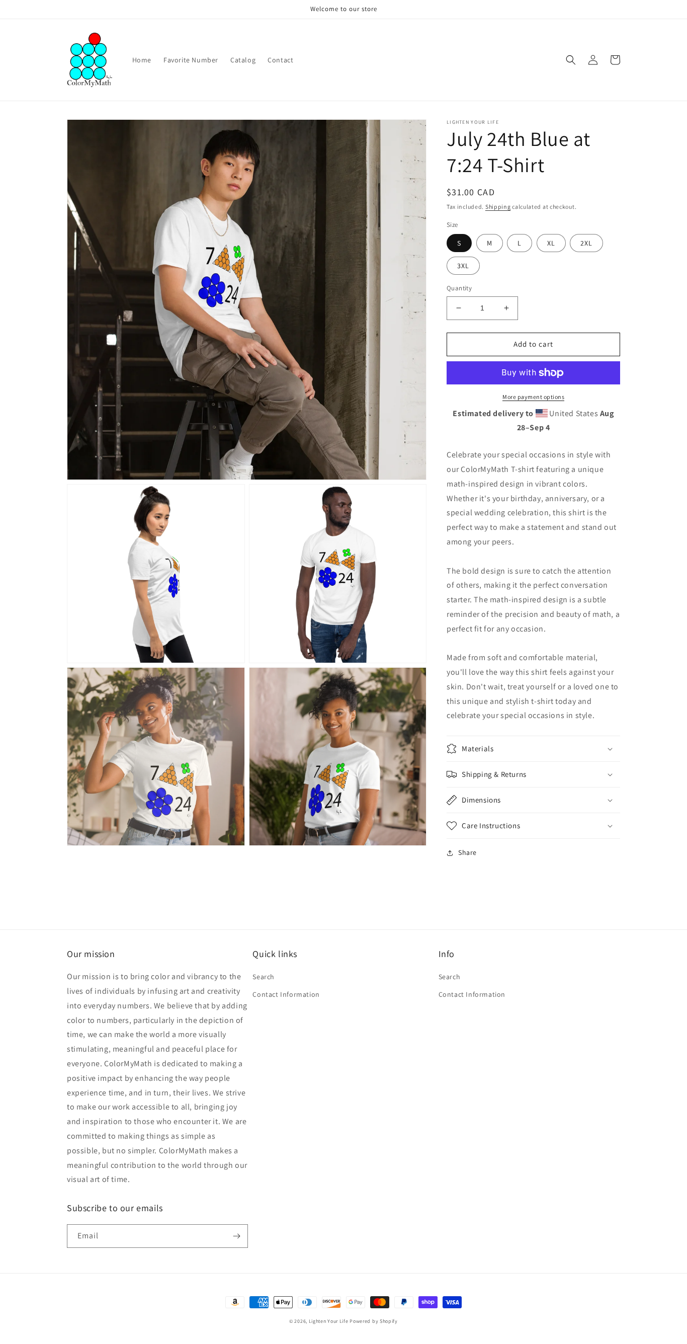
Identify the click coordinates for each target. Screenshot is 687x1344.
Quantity (459, 288)
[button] (571, 60)
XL (551, 243)
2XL (586, 243)
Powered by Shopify (374, 1321)
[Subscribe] (236, 1236)
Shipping (498, 206)
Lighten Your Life (329, 1321)
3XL (463, 265)
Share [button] (467, 852)
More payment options (533, 397)
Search (263, 976)
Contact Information (285, 994)
